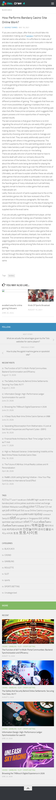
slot (13, 517)
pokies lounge (12, 514)
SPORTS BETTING (12, 586)
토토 (15, 533)
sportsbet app (8, 522)
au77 (9, 499)
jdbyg (25, 506)
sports (7, 580)
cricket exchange (42, 503)
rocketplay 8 (47, 514)
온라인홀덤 (44, 529)
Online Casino (36, 510)
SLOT (6, 574)
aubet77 (14, 500)
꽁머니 (27, 525)
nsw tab (27, 511)
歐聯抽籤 (21, 526)
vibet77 (28, 521)
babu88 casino (22, 500)
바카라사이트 (14, 529)
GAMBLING (9, 561)
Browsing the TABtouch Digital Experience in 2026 (25, 407)
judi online (11, 510)
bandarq (29, 36)
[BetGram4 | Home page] (17, 3)
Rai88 (30, 514)
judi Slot (20, 510)
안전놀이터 (30, 529)
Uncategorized (10, 593)
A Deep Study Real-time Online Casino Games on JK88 (27, 416)
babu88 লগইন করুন (44, 500)
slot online (43, 518)
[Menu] (52, 3)
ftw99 (20, 507)
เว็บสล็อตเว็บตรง (10, 525)
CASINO (7, 555)
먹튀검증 (37, 525)
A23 (4, 499)
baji (51, 500)
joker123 (34, 506)
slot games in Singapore (27, 518)
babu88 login (33, 499)
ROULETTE (9, 567)
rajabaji (38, 514)
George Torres (11, 27)
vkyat (35, 522)
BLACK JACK (7, 10)
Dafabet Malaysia (10, 506)
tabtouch (19, 522)
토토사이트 (28, 532)
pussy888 (23, 514)
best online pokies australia (22, 503)
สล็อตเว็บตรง (45, 522)
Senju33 (6, 518)
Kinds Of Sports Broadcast (39, 305)
